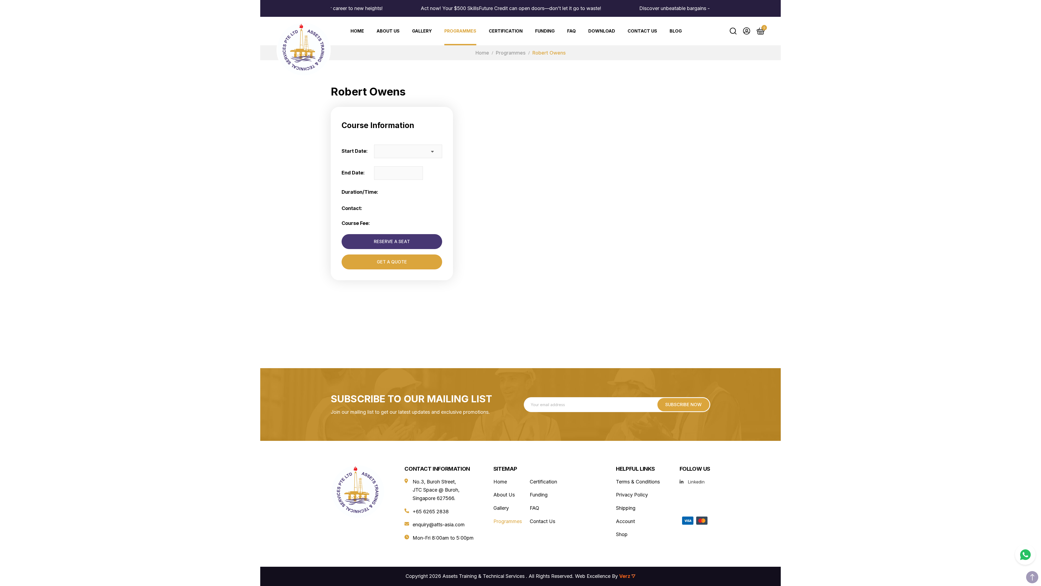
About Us (388, 31)
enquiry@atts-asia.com (439, 524)
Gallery (422, 31)
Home (482, 53)
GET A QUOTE (392, 262)
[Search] (733, 30)
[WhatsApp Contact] (1025, 554)
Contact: (352, 208)
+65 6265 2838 (431, 511)
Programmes (460, 31)
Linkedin (696, 482)
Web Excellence (593, 576)
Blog (676, 31)
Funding (545, 31)
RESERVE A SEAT (392, 241)
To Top (1032, 577)
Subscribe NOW (683, 404)
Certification (506, 31)
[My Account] (746, 30)
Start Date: (355, 151)
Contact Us (642, 31)
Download (601, 31)
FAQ (571, 31)
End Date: (353, 173)
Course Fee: (356, 223)
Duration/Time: (360, 192)
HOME (357, 31)
